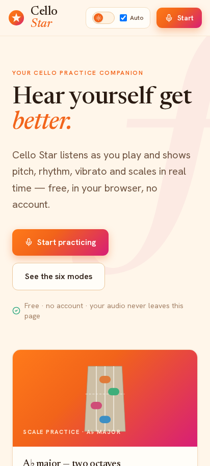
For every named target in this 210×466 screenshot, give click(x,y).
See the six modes (58, 276)
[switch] (103, 18)
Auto (137, 18)
